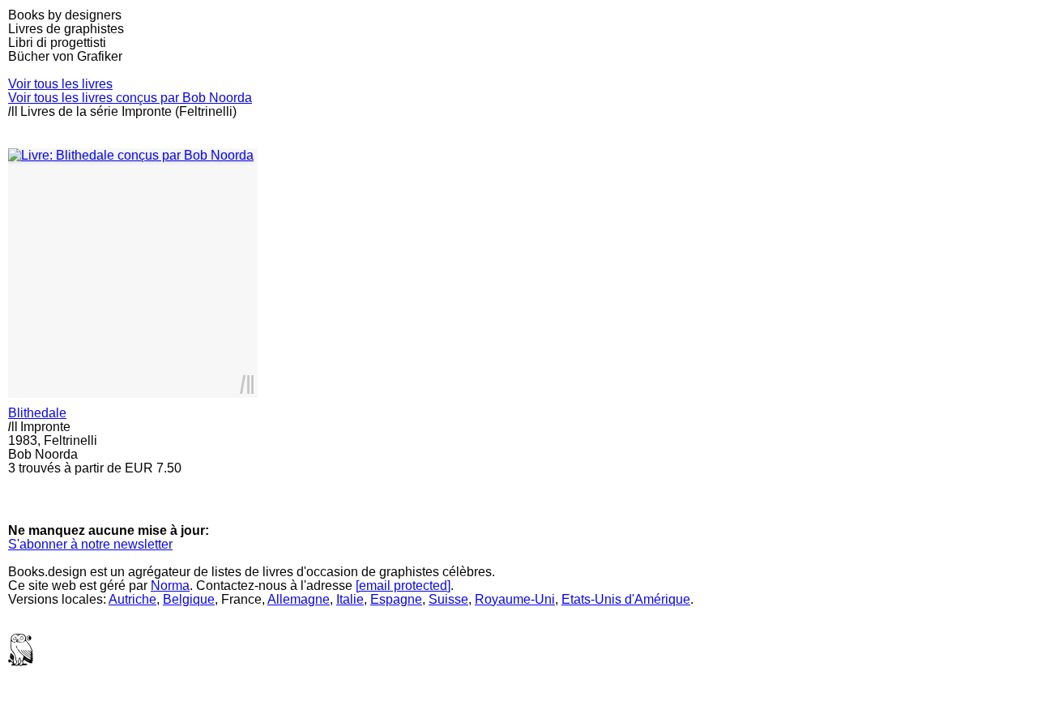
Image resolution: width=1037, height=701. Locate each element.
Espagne (396, 599)
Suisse (448, 599)
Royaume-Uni (515, 599)
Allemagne (298, 599)
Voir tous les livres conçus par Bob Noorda (130, 98)
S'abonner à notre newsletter (90, 544)
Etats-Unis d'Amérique (625, 599)
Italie (350, 599)
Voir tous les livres (60, 84)
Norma (170, 585)
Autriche (132, 599)
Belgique (189, 599)
